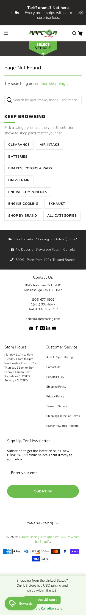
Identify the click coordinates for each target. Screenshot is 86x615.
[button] (43, 48)
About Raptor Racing (59, 357)
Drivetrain (19, 180)
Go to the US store (42, 599)
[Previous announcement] (11, 13)
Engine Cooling (23, 203)
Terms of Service (56, 406)
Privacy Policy (55, 396)
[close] (81, 12)
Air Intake (49, 144)
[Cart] (80, 33)
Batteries (17, 156)
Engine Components (27, 192)
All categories (62, 215)
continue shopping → (51, 83)
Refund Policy (55, 377)
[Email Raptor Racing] (30, 329)
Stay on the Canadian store (43, 609)
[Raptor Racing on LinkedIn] (48, 329)
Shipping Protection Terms (63, 416)
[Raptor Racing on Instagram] (42, 329)
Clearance (19, 144)
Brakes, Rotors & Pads (30, 168)
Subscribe (43, 491)
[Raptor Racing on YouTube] (54, 329)
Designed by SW (53, 537)
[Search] (74, 33)
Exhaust (56, 203)
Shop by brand (22, 215)
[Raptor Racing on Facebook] (36, 329)
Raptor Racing (29, 537)
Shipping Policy (56, 386)
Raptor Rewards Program (62, 426)
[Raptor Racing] (43, 33)
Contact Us (53, 367)
